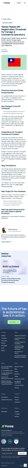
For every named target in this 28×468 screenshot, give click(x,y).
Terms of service (23, 465)
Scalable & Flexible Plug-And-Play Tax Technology (19, 347)
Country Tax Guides (19, 379)
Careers (17, 399)
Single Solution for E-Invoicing (20, 339)
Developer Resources (6, 399)
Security (17, 387)
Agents (3, 350)
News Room (4, 411)
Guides (16, 376)
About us (17, 397)
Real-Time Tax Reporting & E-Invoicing (7, 377)
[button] (24, 3)
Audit (2, 348)
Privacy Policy (18, 456)
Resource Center (19, 366)
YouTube (17, 416)
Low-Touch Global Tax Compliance (20, 342)
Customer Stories (19, 385)
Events (16, 371)
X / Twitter (17, 414)
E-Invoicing (4, 340)
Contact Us (17, 402)
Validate (3, 335)
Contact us (4, 216)
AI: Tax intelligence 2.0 (6, 370)
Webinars (17, 374)
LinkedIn (17, 411)
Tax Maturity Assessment (18, 382)
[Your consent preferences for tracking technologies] (25, 465)
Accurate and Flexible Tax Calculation (6, 367)
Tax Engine (4, 338)
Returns (3, 343)
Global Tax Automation (20, 335)
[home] (6, 3)
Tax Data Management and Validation (7, 373)
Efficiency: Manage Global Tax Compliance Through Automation (7, 382)
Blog (16, 369)
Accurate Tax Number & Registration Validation (21, 356)
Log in (18, 2)
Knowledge (4, 345)
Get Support (4, 397)
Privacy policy (4, 465)
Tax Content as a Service (19, 352)
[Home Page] (7, 426)
